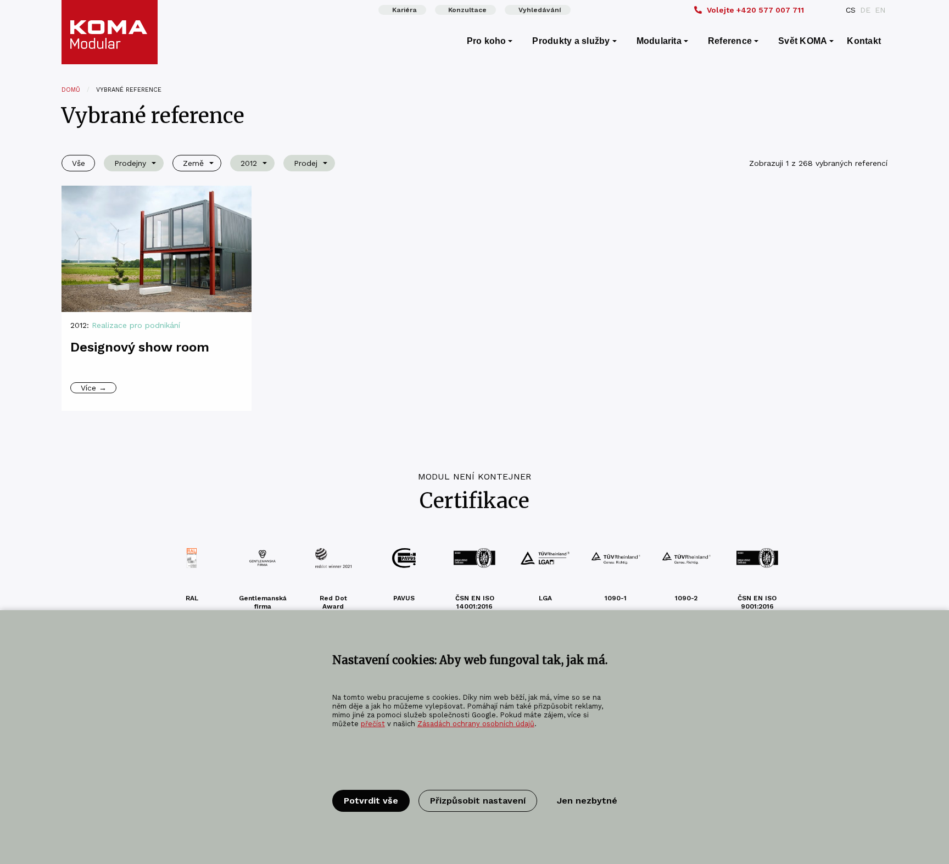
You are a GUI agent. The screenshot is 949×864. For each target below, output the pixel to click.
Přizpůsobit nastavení (478, 800)
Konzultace (467, 10)
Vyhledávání (539, 10)
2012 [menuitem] (249, 163)
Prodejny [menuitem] (130, 163)
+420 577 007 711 (755, 9)
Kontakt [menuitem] (864, 41)
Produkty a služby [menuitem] (571, 41)
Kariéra (404, 10)
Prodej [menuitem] (305, 163)
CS (851, 9)
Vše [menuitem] (78, 163)
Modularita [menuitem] (659, 41)
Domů (71, 89)
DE (865, 9)
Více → (94, 387)
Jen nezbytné (587, 800)
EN (880, 9)
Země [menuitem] (193, 163)
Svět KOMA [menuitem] (802, 41)
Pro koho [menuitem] (486, 41)
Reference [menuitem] (730, 41)
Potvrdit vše (371, 800)
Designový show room (139, 347)
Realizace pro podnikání (136, 325)
